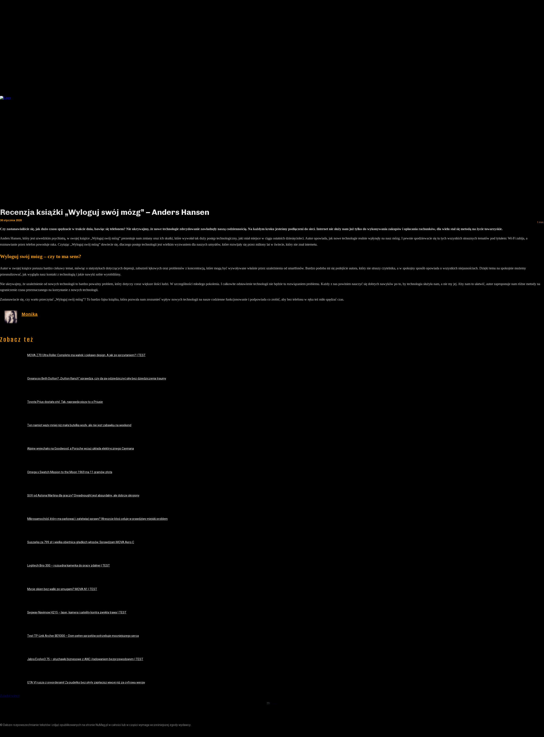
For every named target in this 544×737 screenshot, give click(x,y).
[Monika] (10, 317)
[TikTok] (23, 732)
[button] (442, 96)
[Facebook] (3, 732)
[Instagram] (13, 732)
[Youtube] (32, 732)
